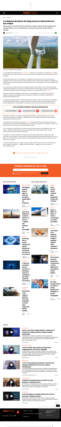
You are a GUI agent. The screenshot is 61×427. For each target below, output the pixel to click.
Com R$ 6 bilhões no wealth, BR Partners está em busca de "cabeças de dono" (38, 395)
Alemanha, (19, 153)
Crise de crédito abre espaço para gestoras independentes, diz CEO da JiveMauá (36, 348)
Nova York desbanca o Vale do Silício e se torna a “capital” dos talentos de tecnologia (25, 220)
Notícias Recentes (9, 182)
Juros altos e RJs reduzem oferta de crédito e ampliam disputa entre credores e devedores (54, 239)
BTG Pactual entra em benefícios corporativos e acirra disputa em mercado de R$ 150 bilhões (54, 265)
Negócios (9, 17)
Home (4, 17)
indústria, (38, 153)
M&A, (43, 153)
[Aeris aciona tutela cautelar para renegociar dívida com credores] (39, 189)
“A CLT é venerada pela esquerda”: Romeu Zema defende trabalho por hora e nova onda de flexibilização (38, 365)
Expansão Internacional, (29, 153)
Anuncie (30, 411)
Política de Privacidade (28, 413)
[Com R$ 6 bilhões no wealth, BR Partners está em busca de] (11, 396)
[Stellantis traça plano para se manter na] (11, 382)
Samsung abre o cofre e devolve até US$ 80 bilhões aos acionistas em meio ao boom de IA (26, 246)
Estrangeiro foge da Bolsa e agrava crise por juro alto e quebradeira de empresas (26, 195)
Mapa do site (26, 416)
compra (28, 122)
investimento (26, 73)
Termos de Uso (30, 172)
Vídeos (5, 325)
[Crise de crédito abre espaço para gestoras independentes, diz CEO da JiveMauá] (11, 349)
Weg (52, 73)
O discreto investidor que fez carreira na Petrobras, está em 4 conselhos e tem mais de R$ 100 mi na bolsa (26, 272)
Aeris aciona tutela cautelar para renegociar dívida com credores (54, 194)
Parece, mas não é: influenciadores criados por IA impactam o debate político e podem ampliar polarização (38, 332)
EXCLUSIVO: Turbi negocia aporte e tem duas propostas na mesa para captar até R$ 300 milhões (26, 301)
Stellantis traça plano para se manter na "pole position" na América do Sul (37, 381)
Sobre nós (25, 411)
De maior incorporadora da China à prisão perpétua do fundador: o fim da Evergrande (55, 289)
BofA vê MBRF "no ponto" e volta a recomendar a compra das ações (54, 216)
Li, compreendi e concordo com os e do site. (25, 173)
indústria (48, 90)
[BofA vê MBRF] (39, 211)
